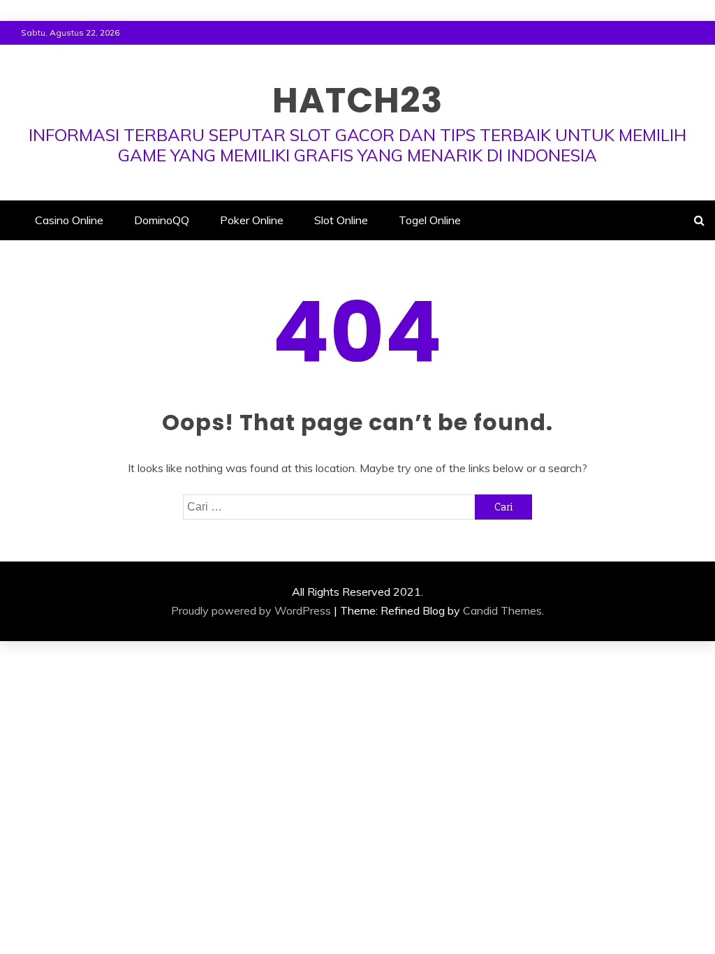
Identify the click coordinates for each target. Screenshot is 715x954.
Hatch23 (357, 100)
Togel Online (430, 220)
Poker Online (251, 220)
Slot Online (341, 220)
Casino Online (69, 220)
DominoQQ (161, 220)
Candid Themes (502, 610)
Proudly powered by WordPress (251, 610)
